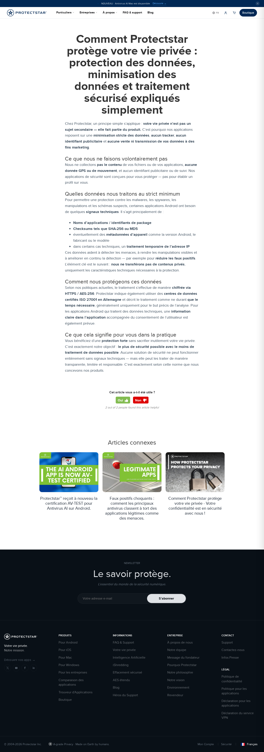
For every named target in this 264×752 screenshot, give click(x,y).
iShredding (120, 665)
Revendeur (175, 695)
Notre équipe (176, 650)
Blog (150, 12)
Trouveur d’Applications (75, 692)
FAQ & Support (123, 642)
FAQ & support (132, 12)
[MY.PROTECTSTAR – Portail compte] (225, 12)
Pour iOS (65, 650)
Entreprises (87, 12)
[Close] (258, 3)
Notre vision (176, 680)
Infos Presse (230, 657)
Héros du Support (125, 695)
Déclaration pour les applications (236, 703)
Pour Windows (69, 665)
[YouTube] (16, 667)
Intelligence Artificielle (129, 657)
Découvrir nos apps (19, 660)
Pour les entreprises (73, 672)
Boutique (248, 12)
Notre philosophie (180, 672)
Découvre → (159, 3)
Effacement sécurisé (127, 672)
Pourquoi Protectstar (182, 665)
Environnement (178, 687)
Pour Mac (65, 657)
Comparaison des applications (71, 682)
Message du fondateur (183, 657)
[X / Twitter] (7, 667)
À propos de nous (180, 642)
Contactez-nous (233, 650)
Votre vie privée (124, 650)
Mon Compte (206, 744)
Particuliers (64, 12)
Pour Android (68, 642)
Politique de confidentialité (232, 678)
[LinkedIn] (33, 667)
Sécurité (226, 744)
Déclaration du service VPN (238, 715)
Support (227, 642)
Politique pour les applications (234, 691)
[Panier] (234, 12)
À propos (109, 12)
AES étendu (121, 680)
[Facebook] (24, 667)
